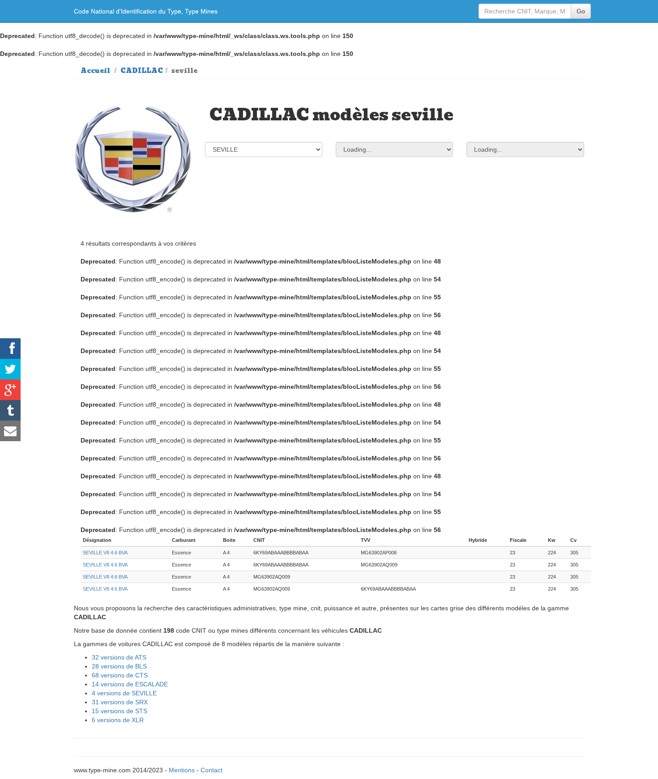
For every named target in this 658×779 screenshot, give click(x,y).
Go (581, 11)
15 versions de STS (119, 711)
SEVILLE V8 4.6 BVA (105, 552)
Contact (211, 770)
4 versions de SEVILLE (124, 693)
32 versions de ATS (119, 657)
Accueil (95, 71)
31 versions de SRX (120, 702)
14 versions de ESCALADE (130, 684)
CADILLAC (141, 71)
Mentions (182, 770)
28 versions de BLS (119, 666)
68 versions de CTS (120, 675)
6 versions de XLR (118, 720)
